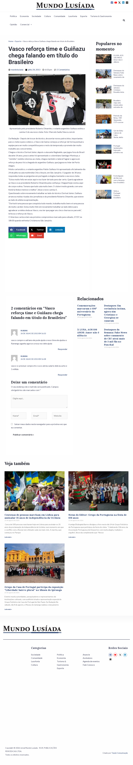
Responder (62, 349)
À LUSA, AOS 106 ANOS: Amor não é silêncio (88, 332)
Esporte (83, 16)
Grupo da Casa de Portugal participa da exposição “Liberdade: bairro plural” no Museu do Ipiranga (34, 588)
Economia (24, 16)
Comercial (24, 24)
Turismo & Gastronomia (101, 16)
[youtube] (116, 2)
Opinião (13, 24)
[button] (30, 24)
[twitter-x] (120, 2)
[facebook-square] (112, 2)
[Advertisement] (110, 249)
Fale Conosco (89, 665)
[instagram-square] (127, 2)
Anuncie (86, 654)
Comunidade (59, 16)
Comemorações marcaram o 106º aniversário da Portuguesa (87, 310)
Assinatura (87, 658)
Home (10, 41)
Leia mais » (8, 537)
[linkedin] (123, 2)
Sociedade (36, 16)
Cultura (47, 16)
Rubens (24, 331)
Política (13, 16)
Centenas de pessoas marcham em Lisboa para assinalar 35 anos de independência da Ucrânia (32, 516)
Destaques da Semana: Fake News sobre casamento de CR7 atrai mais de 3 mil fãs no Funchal (115, 337)
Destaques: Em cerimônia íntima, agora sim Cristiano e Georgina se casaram (115, 313)
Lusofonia (72, 16)
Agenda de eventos (91, 661)
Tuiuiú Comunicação (119, 753)
